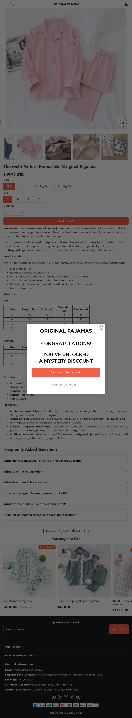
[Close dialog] (101, 328)
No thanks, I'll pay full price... (66, 384)
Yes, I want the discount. (66, 372)
